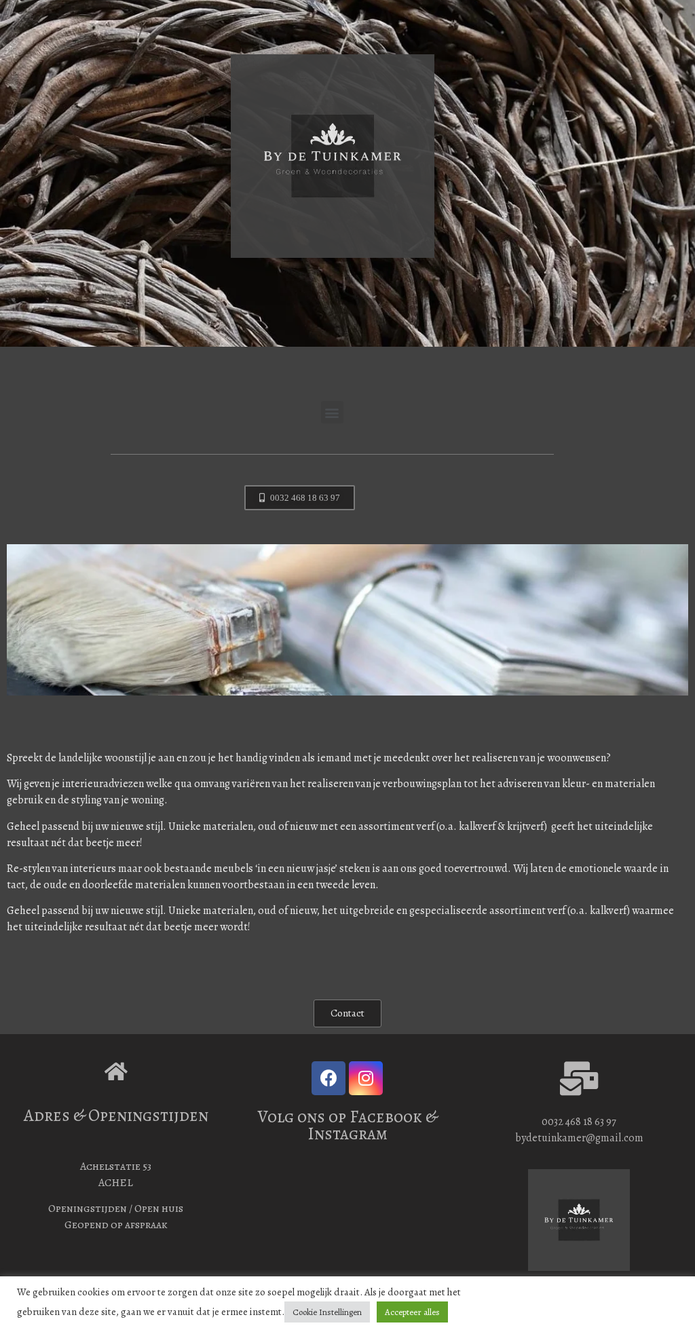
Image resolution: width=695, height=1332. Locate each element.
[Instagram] (366, 1078)
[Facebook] (328, 1078)
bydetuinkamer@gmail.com (579, 1137)
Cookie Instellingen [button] (327, 1312)
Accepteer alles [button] (412, 1312)
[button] (332, 412)
